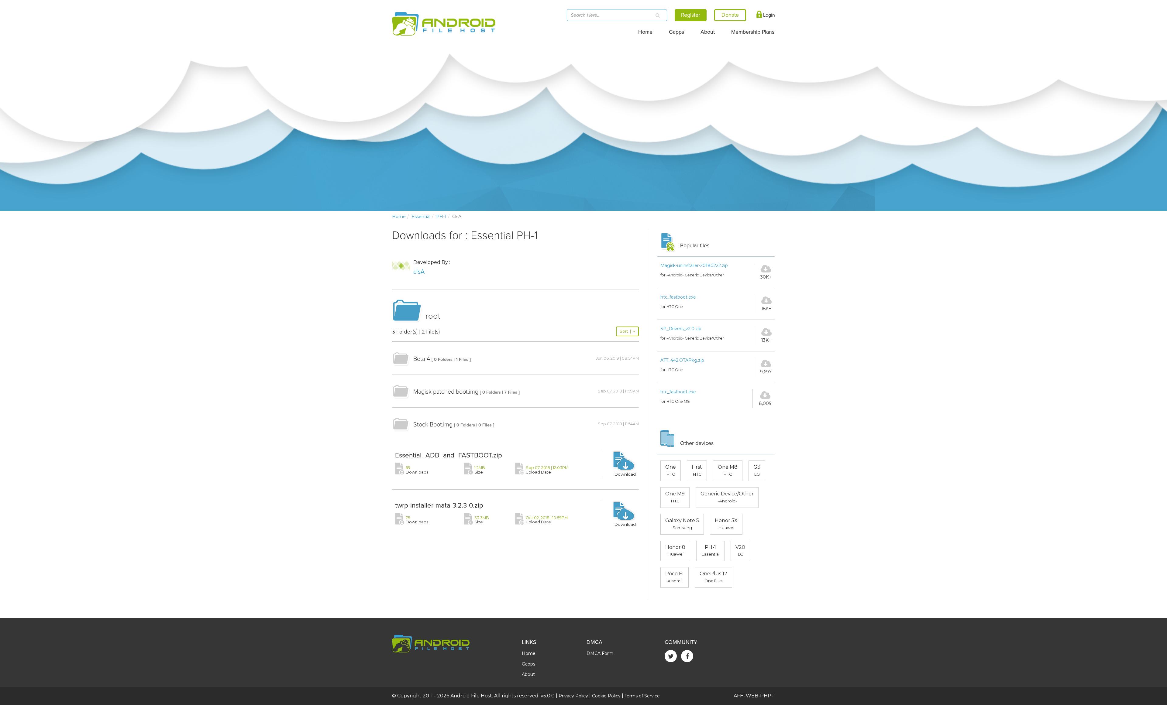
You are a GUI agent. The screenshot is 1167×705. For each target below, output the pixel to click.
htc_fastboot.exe (678, 297)
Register (690, 15)
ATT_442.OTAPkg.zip (682, 360)
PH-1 (441, 216)
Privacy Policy (573, 696)
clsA (419, 271)
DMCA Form (600, 653)
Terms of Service (642, 696)
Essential (420, 216)
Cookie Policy (606, 696)
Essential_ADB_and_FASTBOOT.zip (448, 455)
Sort (625, 331)
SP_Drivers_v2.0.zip (680, 328)
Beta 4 (421, 359)
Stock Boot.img (433, 424)
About (708, 32)
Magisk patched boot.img (445, 391)
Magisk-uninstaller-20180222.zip (694, 265)
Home (645, 32)
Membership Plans (752, 32)
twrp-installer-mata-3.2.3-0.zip (439, 505)
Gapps (676, 32)
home (399, 216)
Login (768, 15)
